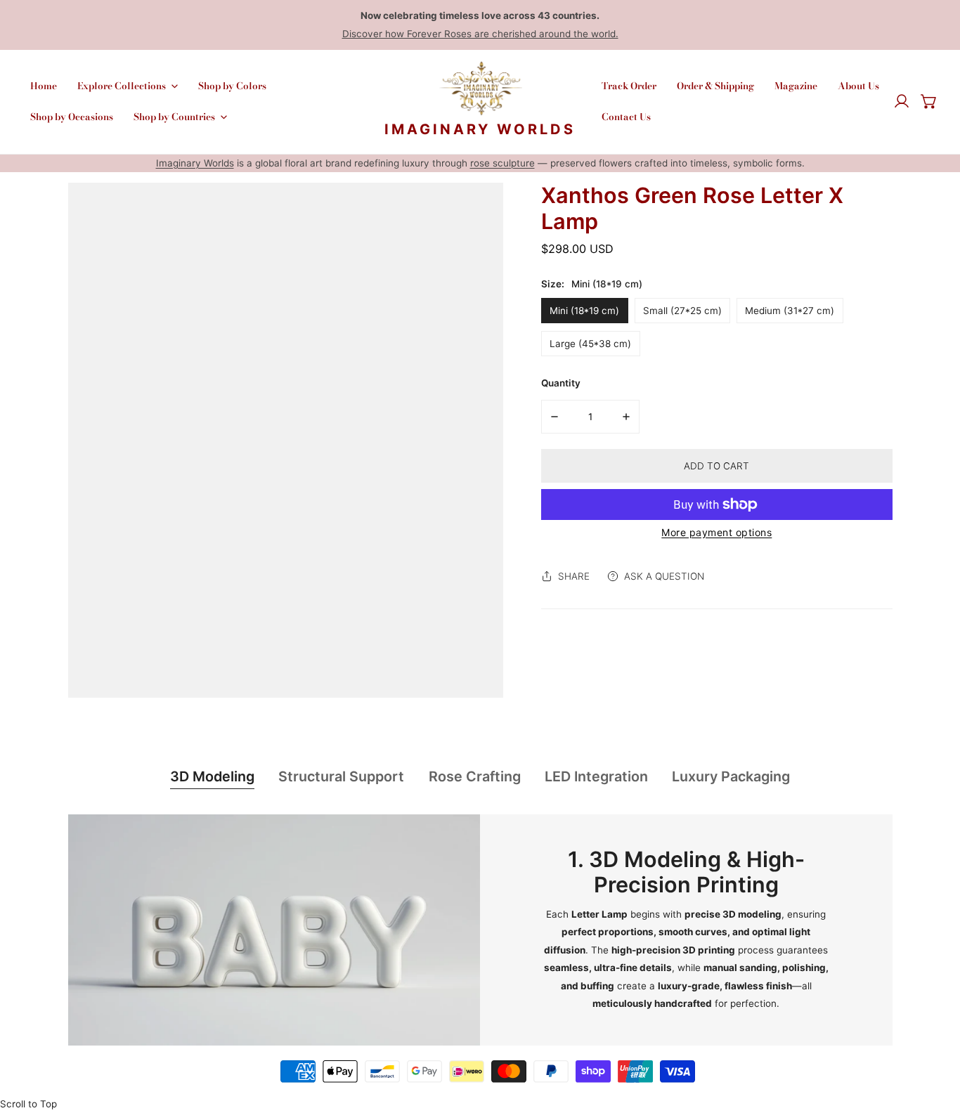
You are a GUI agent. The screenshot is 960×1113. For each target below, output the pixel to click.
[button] (929, 102)
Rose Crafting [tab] (475, 776)
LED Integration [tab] (596, 776)
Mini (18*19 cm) (584, 310)
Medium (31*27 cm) (789, 310)
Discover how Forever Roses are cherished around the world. (480, 33)
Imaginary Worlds (195, 163)
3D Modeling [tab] (212, 776)
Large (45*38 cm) (590, 343)
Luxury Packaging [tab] (731, 776)
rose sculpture (502, 163)
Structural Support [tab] (341, 776)
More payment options (716, 532)
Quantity (560, 383)
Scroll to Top (28, 1103)
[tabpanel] (480, 930)
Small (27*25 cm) (682, 310)
